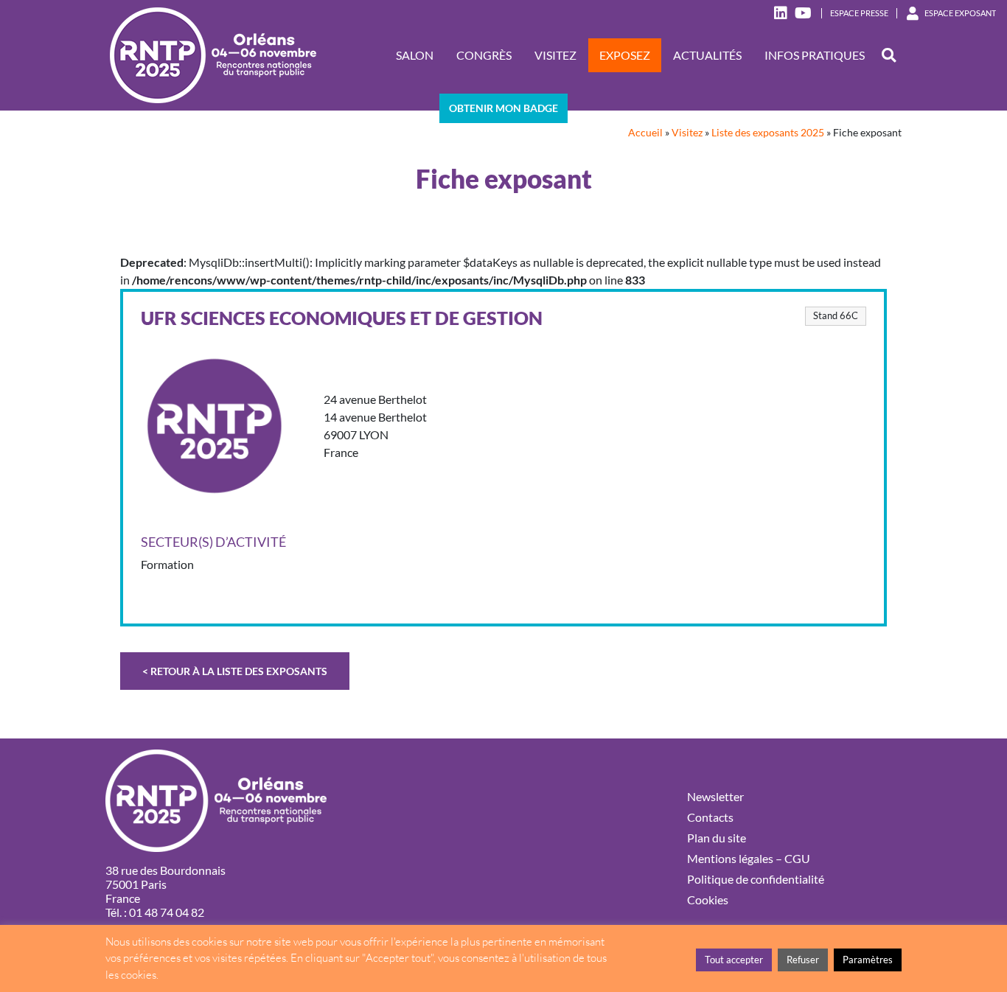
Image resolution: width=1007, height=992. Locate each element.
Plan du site (716, 838)
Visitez (555, 55)
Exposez (624, 55)
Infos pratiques (814, 55)
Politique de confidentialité (755, 879)
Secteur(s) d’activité (213, 542)
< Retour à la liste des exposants (234, 671)
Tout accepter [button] (734, 959)
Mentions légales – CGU (748, 858)
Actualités (707, 55)
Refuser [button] (803, 959)
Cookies (707, 900)
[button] (889, 56)
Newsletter (715, 796)
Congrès (484, 55)
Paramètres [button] (868, 959)
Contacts (710, 817)
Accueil (645, 133)
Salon (414, 55)
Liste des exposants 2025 (767, 133)
